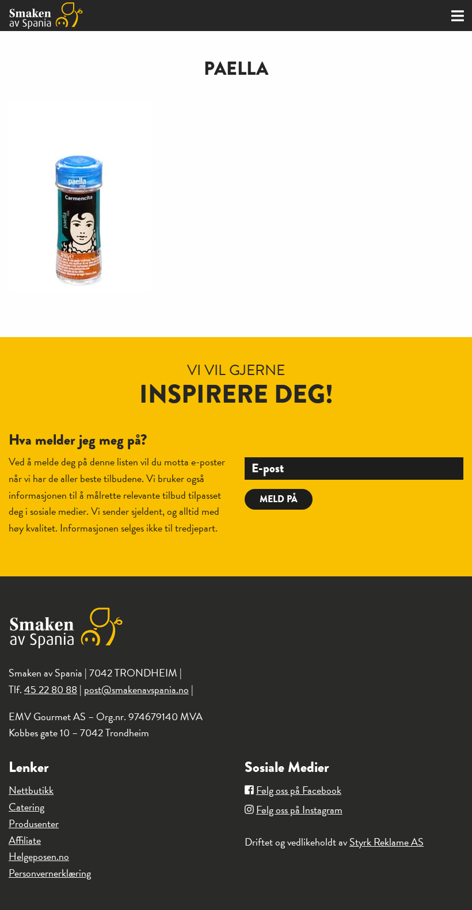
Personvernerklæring (50, 873)
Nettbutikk (31, 790)
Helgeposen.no (39, 856)
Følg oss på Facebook (298, 790)
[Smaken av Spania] (118, 15)
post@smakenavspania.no (136, 689)
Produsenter (34, 823)
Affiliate (25, 840)
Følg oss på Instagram (299, 809)
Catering (26, 807)
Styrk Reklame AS (386, 842)
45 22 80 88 (50, 689)
